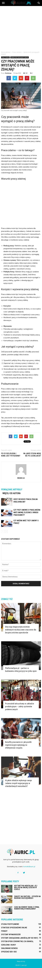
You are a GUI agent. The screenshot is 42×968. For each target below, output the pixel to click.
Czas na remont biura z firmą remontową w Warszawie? (26, 908)
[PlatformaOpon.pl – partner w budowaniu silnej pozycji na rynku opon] (21, 655)
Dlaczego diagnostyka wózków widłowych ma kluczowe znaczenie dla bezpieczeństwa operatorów (20, 630)
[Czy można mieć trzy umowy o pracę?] (6, 523)
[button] (39, 3)
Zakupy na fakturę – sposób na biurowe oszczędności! (27, 897)
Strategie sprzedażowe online (14, 928)
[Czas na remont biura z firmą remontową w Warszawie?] (6, 910)
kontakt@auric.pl (29, 866)
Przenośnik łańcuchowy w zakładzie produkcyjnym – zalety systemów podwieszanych (19, 706)
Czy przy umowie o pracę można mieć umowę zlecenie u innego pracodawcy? (26, 512)
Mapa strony (21, 961)
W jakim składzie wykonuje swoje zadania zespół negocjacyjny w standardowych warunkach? (18, 783)
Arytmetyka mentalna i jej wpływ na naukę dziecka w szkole (25, 887)
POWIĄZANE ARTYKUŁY (11, 489)
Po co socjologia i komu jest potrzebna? (10, 454)
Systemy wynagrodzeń (10, 934)
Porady (4, 931)
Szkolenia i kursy (8, 945)
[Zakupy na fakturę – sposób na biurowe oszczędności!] (6, 899)
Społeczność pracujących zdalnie (19, 57)
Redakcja (8, 73)
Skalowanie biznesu (9, 948)
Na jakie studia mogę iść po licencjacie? (32, 454)
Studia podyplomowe (10, 924)
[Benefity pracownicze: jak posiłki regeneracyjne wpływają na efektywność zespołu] (21, 732)
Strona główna (5, 52)
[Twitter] (24, 873)
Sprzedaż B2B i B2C (9, 952)
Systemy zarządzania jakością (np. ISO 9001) (19, 938)
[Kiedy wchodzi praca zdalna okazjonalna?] (6, 502)
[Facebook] (18, 873)
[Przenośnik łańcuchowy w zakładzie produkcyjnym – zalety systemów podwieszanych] (21, 694)
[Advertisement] (21, 28)
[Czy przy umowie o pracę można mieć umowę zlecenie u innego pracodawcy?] (6, 512)
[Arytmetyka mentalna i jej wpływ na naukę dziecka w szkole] (6, 889)
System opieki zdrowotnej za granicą (17, 941)
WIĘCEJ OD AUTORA (11, 493)
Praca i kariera (5, 57)
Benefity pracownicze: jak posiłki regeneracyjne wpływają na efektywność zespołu (18, 745)
